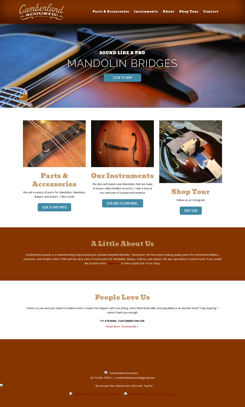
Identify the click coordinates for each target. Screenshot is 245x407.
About (169, 11)
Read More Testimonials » (122, 326)
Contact (210, 11)
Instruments (146, 11)
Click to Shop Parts (54, 207)
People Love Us (122, 297)
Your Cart (225, 19)
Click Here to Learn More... (123, 203)
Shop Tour (189, 11)
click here (114, 263)
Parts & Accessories (111, 11)
